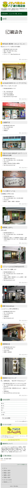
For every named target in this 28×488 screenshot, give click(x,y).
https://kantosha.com (15, 54)
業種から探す (7, 472)
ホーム (20, 13)
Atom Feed (3, 460)
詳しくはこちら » (23, 59)
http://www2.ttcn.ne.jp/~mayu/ (10, 96)
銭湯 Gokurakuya (8, 306)
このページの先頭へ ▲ (22, 464)
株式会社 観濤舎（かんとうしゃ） (14, 44)
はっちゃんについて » (14, 439)
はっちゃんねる (8, 479)
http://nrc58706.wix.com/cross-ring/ (12, 393)
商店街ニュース (8, 482)
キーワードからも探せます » (21, 421)
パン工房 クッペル (8, 191)
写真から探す (7, 477)
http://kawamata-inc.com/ (9, 280)
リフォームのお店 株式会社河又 (13, 266)
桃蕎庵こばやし (7, 227)
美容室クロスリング (9, 378)
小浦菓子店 (6, 122)
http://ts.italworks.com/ (9, 318)
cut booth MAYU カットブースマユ (14, 83)
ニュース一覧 (13, 13)
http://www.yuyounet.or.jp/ (9, 165)
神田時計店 (6, 344)
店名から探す (7, 470)
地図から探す (7, 475)
